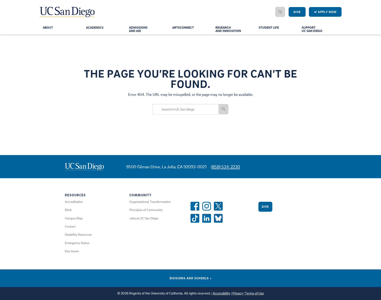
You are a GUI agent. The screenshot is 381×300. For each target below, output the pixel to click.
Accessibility (221, 293)
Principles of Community (145, 210)
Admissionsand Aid (138, 29)
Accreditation (74, 202)
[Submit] (224, 109)
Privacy (237, 293)
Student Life (269, 27)
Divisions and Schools (191, 278)
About (48, 27)
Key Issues (72, 251)
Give (297, 12)
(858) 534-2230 (225, 166)
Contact (70, 226)
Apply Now (327, 12)
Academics (94, 27)
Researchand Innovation (228, 29)
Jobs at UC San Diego (143, 218)
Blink (68, 210)
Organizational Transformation (150, 202)
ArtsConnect (183, 27)
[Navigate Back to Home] (67, 9)
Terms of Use (254, 293)
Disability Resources (78, 234)
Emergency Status (77, 243)
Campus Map (74, 218)
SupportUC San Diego (312, 29)
